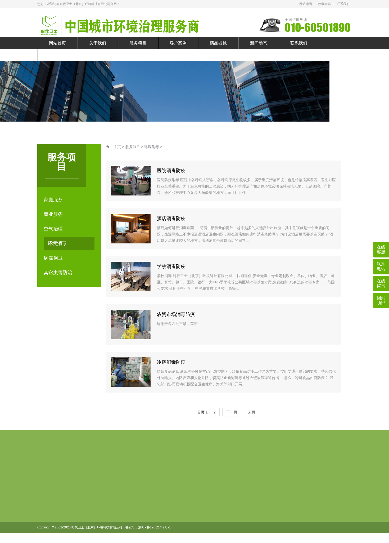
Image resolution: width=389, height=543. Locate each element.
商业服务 (53, 214)
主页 (117, 147)
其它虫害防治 (58, 272)
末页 (251, 412)
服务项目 (137, 43)
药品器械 (218, 43)
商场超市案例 (177, 505)
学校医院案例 (177, 513)
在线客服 (381, 249)
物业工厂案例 (177, 530)
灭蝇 (200, 513)
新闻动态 (258, 43)
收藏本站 (324, 4)
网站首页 (57, 43)
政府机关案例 (177, 522)
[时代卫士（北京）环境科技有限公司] (130, 25)
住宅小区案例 (177, 539)
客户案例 (178, 43)
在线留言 (57, 55)
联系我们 (343, 4)
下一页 (231, 412)
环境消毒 (57, 243)
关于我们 (97, 43)
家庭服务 (53, 199)
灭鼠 (200, 496)
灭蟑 (200, 522)
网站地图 (305, 4)
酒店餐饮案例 (177, 496)
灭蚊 (200, 505)
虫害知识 (233, 505)
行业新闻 (233, 496)
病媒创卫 (53, 258)
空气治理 (53, 229)
